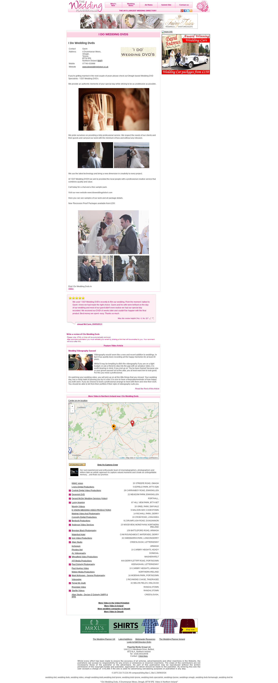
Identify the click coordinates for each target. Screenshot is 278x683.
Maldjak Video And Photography (86, 513)
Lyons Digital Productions (83, 487)
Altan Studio (77, 542)
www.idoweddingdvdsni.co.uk (95, 67)
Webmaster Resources (145, 639)
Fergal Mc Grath (79, 583)
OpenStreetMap (142, 458)
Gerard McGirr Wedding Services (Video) (89, 498)
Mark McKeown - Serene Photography (88, 575)
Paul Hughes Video (80, 568)
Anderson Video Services (83, 525)
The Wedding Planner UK (104, 639)
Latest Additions (125, 639)
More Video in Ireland (113, 606)
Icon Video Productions (82, 538)
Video (71, 289)
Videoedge (76, 579)
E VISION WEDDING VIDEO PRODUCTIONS (91, 510)
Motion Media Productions (83, 572)
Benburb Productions (81, 521)
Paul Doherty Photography (83, 564)
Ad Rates (149, 5)
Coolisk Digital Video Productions (86, 490)
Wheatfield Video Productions (85, 557)
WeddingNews (131, 4)
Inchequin (76, 546)
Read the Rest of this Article (147, 389)
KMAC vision (77, 483)
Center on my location (78, 400)
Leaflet (122, 458)
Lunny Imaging (78, 502)
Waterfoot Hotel (78, 534)
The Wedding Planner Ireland (172, 639)
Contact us (184, 5)
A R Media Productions (82, 561)
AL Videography (79, 553)
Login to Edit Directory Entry (139, 642)
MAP (100, 61)
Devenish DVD (78, 494)
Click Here (143, 656)
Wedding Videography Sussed (82, 351)
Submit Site (166, 5)
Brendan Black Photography (84, 530)
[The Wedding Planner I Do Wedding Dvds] (138, 52)
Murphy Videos (78, 506)
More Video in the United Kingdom (113, 603)
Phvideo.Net (77, 550)
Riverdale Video (79, 587)
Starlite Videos (78, 590)
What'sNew (113, 4)
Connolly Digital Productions (84, 517)
